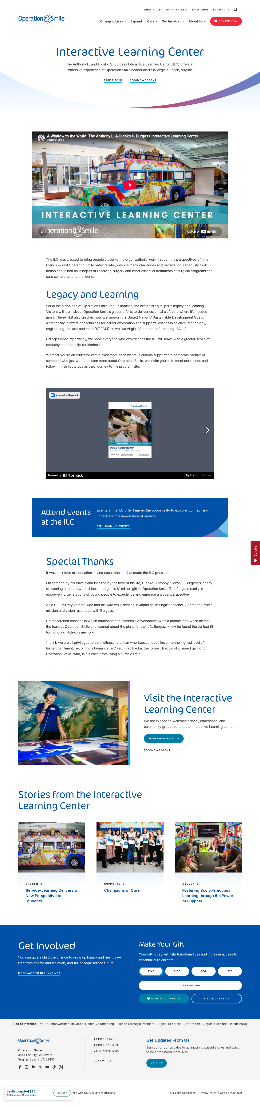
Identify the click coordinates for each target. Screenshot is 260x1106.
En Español (200, 9)
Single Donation (217, 998)
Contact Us (102, 1060)
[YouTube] (47, 1067)
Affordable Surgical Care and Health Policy (216, 1024)
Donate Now (228, 21)
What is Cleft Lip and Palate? (166, 9)
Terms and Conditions (181, 1092)
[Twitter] (40, 1067)
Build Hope (221, 9)
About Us (196, 21)
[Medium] (61, 1067)
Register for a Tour (163, 738)
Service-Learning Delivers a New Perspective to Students (51, 895)
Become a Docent (143, 80)
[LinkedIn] (33, 1067)
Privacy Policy (208, 1092)
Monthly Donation (166, 998)
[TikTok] (54, 1067)
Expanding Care (143, 21)
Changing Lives (111, 21)
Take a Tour (113, 80)
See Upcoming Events (113, 526)
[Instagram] (26, 1067)
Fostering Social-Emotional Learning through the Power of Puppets (207, 895)
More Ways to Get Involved (39, 973)
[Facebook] (20, 1067)
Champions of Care (122, 890)
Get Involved (171, 21)
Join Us (156, 1063)
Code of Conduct (231, 1092)
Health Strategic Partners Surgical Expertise (149, 1024)
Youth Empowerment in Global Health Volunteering (77, 1024)
